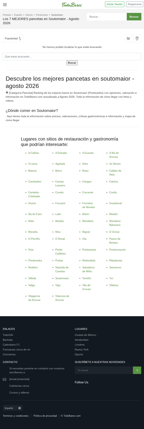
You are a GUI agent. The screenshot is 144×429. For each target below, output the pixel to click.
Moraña (33, 231)
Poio (31, 249)
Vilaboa (113, 285)
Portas (59, 260)
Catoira (113, 181)
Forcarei (60, 203)
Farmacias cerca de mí (16, 349)
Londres (80, 344)
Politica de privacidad (45, 415)
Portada (7, 15)
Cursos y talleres (19, 392)
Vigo (58, 285)
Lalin (58, 214)
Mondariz (87, 220)
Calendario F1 (11, 344)
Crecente (87, 192)
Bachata (8, 339)
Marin (85, 214)
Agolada (60, 163)
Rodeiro (33, 267)
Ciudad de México (85, 334)
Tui (111, 278)
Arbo (85, 163)
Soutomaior (62, 278)
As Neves (115, 163)
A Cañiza (33, 152)
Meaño (113, 214)
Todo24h (8, 334)
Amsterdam (81, 339)
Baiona (32, 170)
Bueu (85, 170)
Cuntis (113, 192)
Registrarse (135, 4)
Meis (31, 220)
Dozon (32, 203)
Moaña (59, 220)
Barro (58, 170)
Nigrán (86, 231)
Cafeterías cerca (19, 385)
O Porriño (34, 238)
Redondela (88, 260)
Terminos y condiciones (15, 415)
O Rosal (60, 238)
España (18, 15)
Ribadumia (115, 260)
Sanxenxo (115, 267)
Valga (31, 285)
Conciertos (9, 354)
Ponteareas (89, 249)
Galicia (29, 15)
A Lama (32, 163)
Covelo (59, 192)
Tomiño (86, 278)
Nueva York (81, 349)
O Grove (114, 231)
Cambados (34, 181)
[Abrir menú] (4, 3)
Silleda (32, 278)
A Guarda (88, 152)
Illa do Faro (35, 214)
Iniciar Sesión (115, 4)
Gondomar (115, 203)
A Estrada (61, 152)
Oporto (79, 354)
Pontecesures (117, 249)
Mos (57, 231)
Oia (84, 238)
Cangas (87, 181)
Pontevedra (42, 15)
